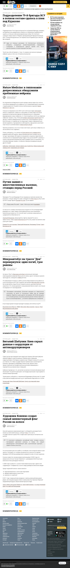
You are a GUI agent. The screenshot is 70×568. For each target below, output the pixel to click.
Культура (19, 524)
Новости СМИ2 (6, 169)
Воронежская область (9, 307)
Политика (20, 538)
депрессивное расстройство (24, 146)
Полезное (33, 542)
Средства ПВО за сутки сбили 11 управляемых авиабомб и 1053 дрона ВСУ (55, 31)
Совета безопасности (20, 219)
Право (19, 539)
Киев (9, 358)
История (5, 539)
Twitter (51, 521)
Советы (34, 526)
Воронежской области (19, 274)
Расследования (35, 521)
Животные (5, 533)
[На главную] (11, 2)
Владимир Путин (35, 224)
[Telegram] (22, 6)
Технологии (34, 533)
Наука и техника (21, 529)
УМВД (19, 277)
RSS (60, 521)
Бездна (29, 544)
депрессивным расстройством (32, 117)
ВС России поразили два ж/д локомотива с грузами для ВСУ (57, 18)
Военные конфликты (18, 13)
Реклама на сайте (51, 551)
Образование (21, 533)
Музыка (19, 528)
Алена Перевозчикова (12, 351)
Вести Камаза (50, 555)
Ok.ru (60, 519)
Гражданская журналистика (16, 542)
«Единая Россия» (20, 200)
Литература (20, 526)
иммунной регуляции (26, 124)
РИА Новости (35, 198)
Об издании (49, 553)
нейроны (5, 146)
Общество (15, 85)
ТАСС (26, 433)
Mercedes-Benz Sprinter (38, 282)
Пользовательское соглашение (54, 544)
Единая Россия (7, 224)
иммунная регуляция (17, 148)
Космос (19, 519)
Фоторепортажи (20, 544)
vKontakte (51, 519)
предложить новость (60, 2)
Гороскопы (5, 518)
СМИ (33, 524)
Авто (4, 519)
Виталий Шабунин (18, 381)
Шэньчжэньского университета (31, 132)
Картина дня (6, 13)
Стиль (33, 529)
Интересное (26, 542)
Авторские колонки (9, 544)
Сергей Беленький (11, 97)
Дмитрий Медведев (8, 218)
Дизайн (4, 529)
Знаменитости (6, 536)
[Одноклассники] (18, 6)
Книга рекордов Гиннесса (14, 484)
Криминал (20, 521)
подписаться (61, 527)
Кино (19, 518)
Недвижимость (21, 531)
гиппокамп (37, 111)
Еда (3, 531)
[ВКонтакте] (15, 6)
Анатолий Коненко (28, 484)
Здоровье (5, 534)
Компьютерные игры (22, 523)
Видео (4, 526)
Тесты (33, 531)
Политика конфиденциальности (54, 547)
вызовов (36, 204)
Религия (34, 523)
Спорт (33, 528)
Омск (4, 484)
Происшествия (35, 518)
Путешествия (35, 519)
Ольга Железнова (11, 269)
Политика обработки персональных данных (56, 545)
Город (4, 528)
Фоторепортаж (35, 534)
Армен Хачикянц (10, 426)
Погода (19, 536)
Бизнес (4, 521)
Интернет (5, 538)
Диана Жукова (10, 25)
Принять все (62, 563)
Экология (34, 536)
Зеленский (6, 381)
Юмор (33, 539)
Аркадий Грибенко (11, 192)
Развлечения (39, 542)
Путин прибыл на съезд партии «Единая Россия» (56, 24)
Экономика (34, 538)
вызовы (14, 224)
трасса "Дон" (39, 307)
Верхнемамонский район (10, 308)
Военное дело (6, 523)
